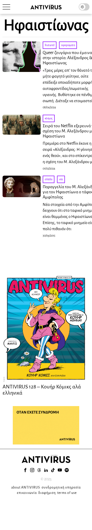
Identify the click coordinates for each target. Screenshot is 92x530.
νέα (61, 179)
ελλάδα (48, 179)
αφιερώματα (68, 45)
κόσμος (49, 118)
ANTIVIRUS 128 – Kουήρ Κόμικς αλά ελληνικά (42, 390)
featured (49, 45)
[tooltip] (25, 470)
